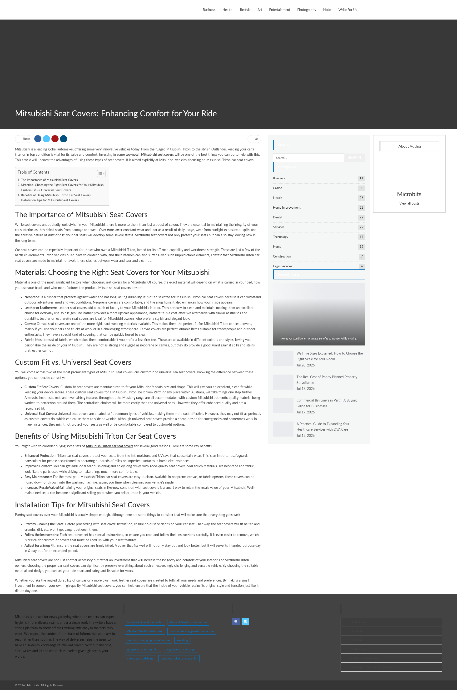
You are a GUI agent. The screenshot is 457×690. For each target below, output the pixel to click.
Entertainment (279, 10)
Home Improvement (287, 207)
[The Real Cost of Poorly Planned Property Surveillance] (283, 382)
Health (227, 10)
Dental (277, 217)
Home (277, 246)
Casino (277, 188)
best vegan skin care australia (179, 658)
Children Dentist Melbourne (144, 631)
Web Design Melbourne (363, 658)
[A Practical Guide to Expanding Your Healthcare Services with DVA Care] (283, 429)
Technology (280, 237)
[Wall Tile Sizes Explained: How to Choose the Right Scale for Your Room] (283, 358)
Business (209, 10)
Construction (282, 256)
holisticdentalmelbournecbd (145, 622)
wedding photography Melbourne (148, 640)
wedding (182, 640)
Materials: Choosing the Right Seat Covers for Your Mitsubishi (62, 185)
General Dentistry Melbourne (188, 622)
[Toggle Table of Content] (99, 174)
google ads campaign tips (143, 649)
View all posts (409, 203)
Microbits (409, 194)
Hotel (327, 10)
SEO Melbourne (359, 622)
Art (260, 10)
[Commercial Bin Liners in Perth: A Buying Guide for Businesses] (283, 405)
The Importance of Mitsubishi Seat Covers (49, 180)
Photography (306, 10)
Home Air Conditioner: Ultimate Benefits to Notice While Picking (319, 338)
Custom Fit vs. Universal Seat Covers (46, 190)
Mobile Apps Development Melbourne (373, 667)
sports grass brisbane (140, 658)
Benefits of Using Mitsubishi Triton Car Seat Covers (56, 195)
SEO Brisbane (357, 649)
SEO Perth (355, 640)
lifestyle (244, 10)
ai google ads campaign (180, 649)
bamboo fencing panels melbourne (192, 631)
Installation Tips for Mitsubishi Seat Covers (50, 200)
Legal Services (282, 266)
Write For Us (347, 10)
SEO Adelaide (357, 631)
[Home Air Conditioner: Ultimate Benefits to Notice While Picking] (319, 314)
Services (278, 227)
